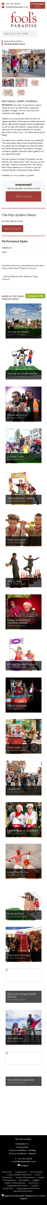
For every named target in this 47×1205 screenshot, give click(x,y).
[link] (23, 196)
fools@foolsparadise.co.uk (17, 7)
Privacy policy (22, 1147)
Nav (41, 33)
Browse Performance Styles (22, 1102)
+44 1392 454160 (13, 3)
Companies (19, 1116)
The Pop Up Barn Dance (14, 44)
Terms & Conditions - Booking (22, 1150)
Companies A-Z (22, 1143)
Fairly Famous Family (13, 41)
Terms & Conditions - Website (22, 1153)
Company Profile (35, 296)
